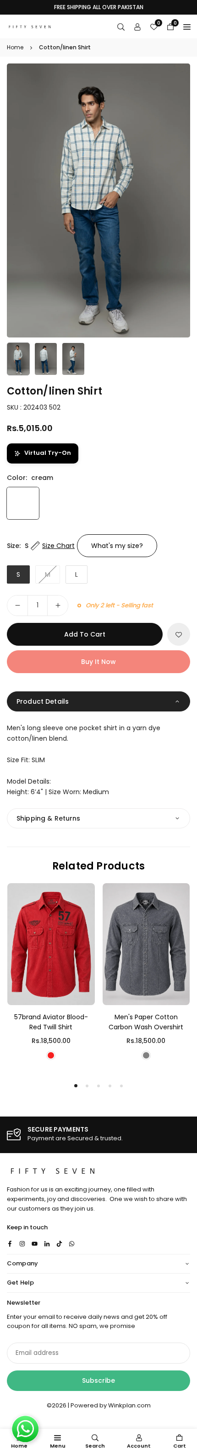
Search (95, 1445)
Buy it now (98, 661)
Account (139, 1445)
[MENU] (187, 26)
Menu (58, 1445)
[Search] (121, 26)
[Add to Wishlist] (178, 634)
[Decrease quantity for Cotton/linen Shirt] (17, 605)
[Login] (137, 26)
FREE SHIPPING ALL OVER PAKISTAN (98, 7)
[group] (98, 200)
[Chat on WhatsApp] (25, 1429)
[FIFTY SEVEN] (30, 26)
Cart (179, 1445)
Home (15, 47)
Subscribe (98, 1380)
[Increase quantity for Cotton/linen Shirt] (58, 605)
